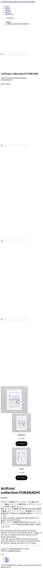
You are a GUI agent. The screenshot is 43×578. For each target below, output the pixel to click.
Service (8, 10)
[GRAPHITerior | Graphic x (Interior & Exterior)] (21, 2)
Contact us (9, 14)
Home (9, 22)
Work (7, 6)
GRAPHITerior (15, 551)
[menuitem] (23, 6)
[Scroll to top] (2, 569)
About (7, 8)
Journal (8, 12)
